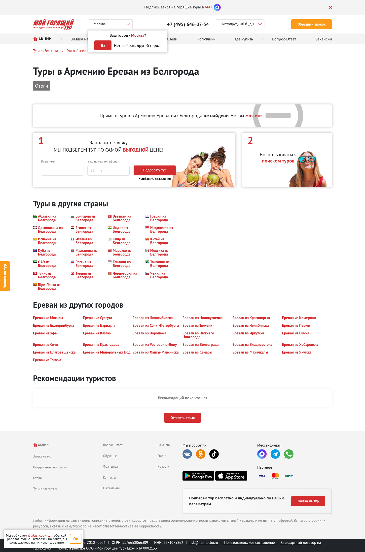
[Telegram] (275, 454)
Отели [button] (41, 86)
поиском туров (278, 161)
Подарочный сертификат (50, 467)
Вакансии (164, 445)
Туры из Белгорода (46, 51)
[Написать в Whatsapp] (288, 454)
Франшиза (110, 466)
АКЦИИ (43, 445)
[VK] (187, 454)
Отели (37, 478)
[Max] (217, 6)
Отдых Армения (78, 51)
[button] (49, 218)
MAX (209, 6)
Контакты (109, 477)
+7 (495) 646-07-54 (188, 24)
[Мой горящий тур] (53, 24)
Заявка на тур (4, 276)
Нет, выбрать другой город (137, 45)
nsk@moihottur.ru (203, 542)
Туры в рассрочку (45, 489)
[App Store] (231, 476)
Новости (163, 466)
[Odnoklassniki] (200, 454)
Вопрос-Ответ (112, 445)
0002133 (150, 548)
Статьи (161, 456)
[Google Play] (198, 476)
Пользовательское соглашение (249, 542)
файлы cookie (38, 535)
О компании (111, 488)
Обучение (110, 456)
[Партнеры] (294, 476)
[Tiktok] (214, 454)
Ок (75, 538)
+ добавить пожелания (155, 179)
